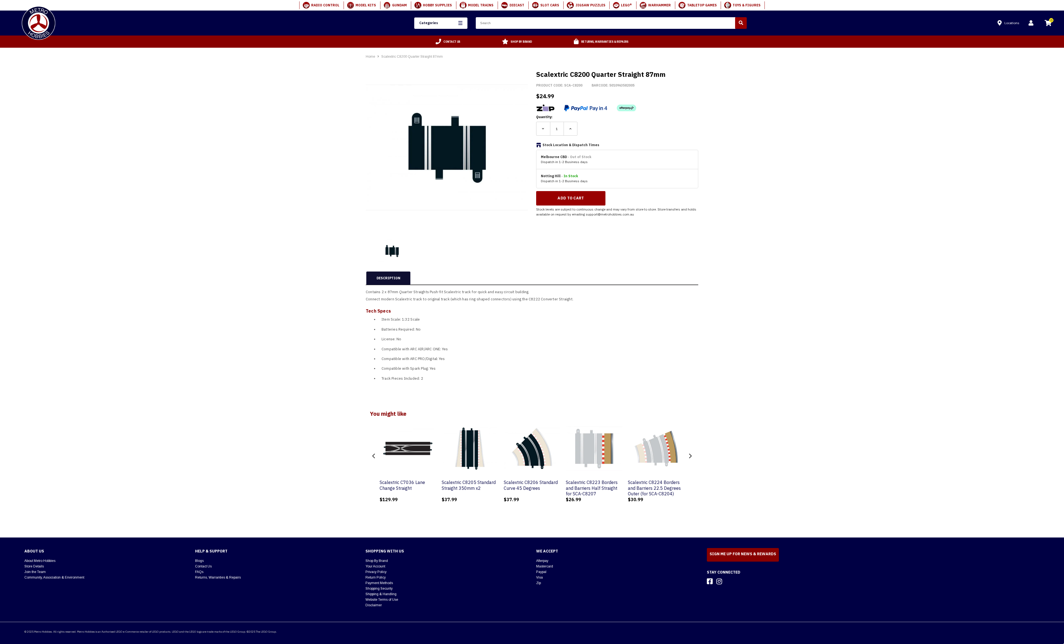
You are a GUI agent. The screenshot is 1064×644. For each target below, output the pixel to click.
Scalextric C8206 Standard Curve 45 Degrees (480, 485)
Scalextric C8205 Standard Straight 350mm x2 (418, 485)
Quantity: (544, 117)
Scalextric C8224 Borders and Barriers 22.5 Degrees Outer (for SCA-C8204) (603, 488)
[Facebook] (710, 581)
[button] (440, 23)
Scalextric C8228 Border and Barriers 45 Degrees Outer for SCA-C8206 (664, 488)
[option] (448, 41)
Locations (1011, 23)
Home (370, 57)
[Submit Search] (741, 23)
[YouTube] (729, 581)
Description (388, 278)
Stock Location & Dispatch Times (571, 145)
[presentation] (374, 456)
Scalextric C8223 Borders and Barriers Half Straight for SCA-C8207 (541, 488)
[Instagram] (719, 581)
